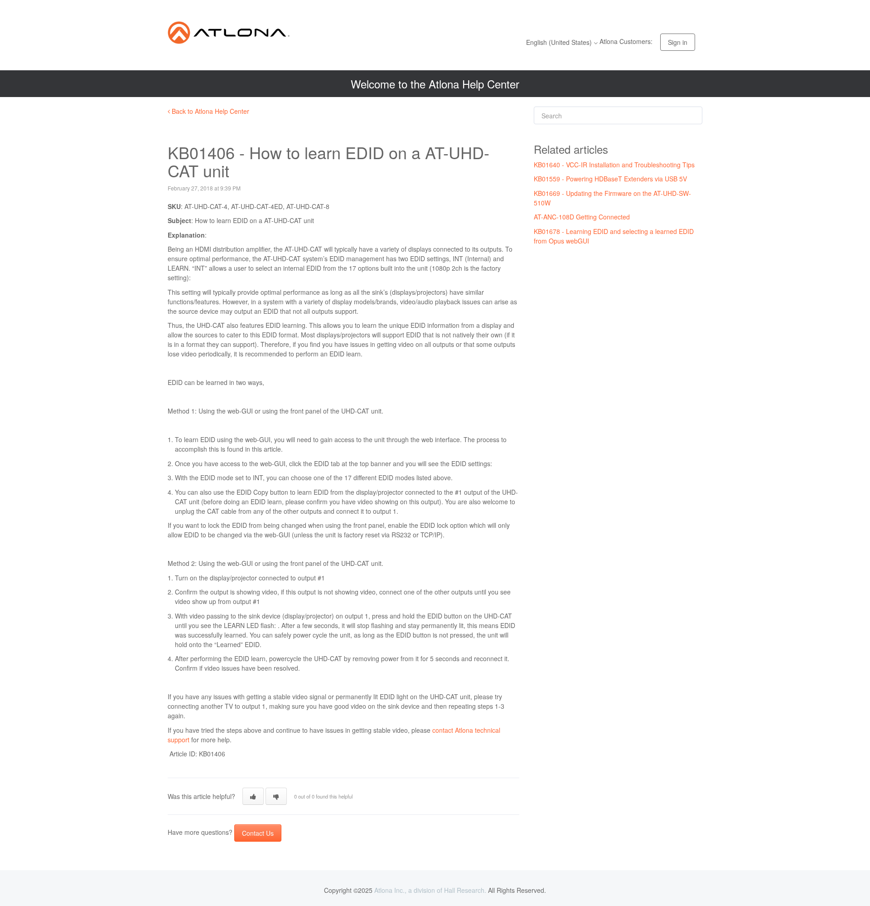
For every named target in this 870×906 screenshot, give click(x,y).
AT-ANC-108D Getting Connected (582, 216)
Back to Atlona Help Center (209, 111)
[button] (253, 796)
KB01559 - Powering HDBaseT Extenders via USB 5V (610, 178)
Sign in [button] (677, 42)
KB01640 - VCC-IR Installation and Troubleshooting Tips (614, 164)
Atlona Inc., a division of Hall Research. (430, 890)
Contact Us (258, 833)
